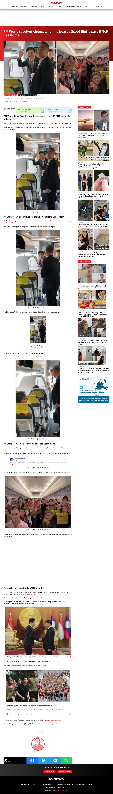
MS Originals (87, 7)
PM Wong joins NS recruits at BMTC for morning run (29, 665)
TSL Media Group (63, 790)
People (43, 7)
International (35, 7)
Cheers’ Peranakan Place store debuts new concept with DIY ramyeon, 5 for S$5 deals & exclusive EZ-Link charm (92, 314)
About (35, 784)
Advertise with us (64, 771)
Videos (97, 7)
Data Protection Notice (65, 784)
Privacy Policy (80, 784)
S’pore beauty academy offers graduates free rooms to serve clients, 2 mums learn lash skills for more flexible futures (93, 370)
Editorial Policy (48, 784)
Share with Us (49, 771)
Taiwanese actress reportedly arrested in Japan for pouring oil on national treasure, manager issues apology (92, 254)
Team (90, 784)
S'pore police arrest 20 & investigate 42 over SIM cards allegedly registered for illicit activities (93, 196)
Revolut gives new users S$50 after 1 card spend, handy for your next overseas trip (92, 287)
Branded (79, 7)
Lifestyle (59, 7)
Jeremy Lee (9, 101)
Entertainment (70, 7)
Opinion (51, 7)
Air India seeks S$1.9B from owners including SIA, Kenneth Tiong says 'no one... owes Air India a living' (93, 135)
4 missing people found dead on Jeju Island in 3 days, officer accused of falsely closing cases (93, 225)
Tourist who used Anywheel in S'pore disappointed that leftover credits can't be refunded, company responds (92, 166)
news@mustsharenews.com (53, 720)
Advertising (25, 784)
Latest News (15, 7)
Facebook (40, 448)
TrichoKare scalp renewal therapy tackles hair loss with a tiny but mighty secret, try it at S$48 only (93, 342)
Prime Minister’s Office (28, 594)
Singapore (24, 7)
